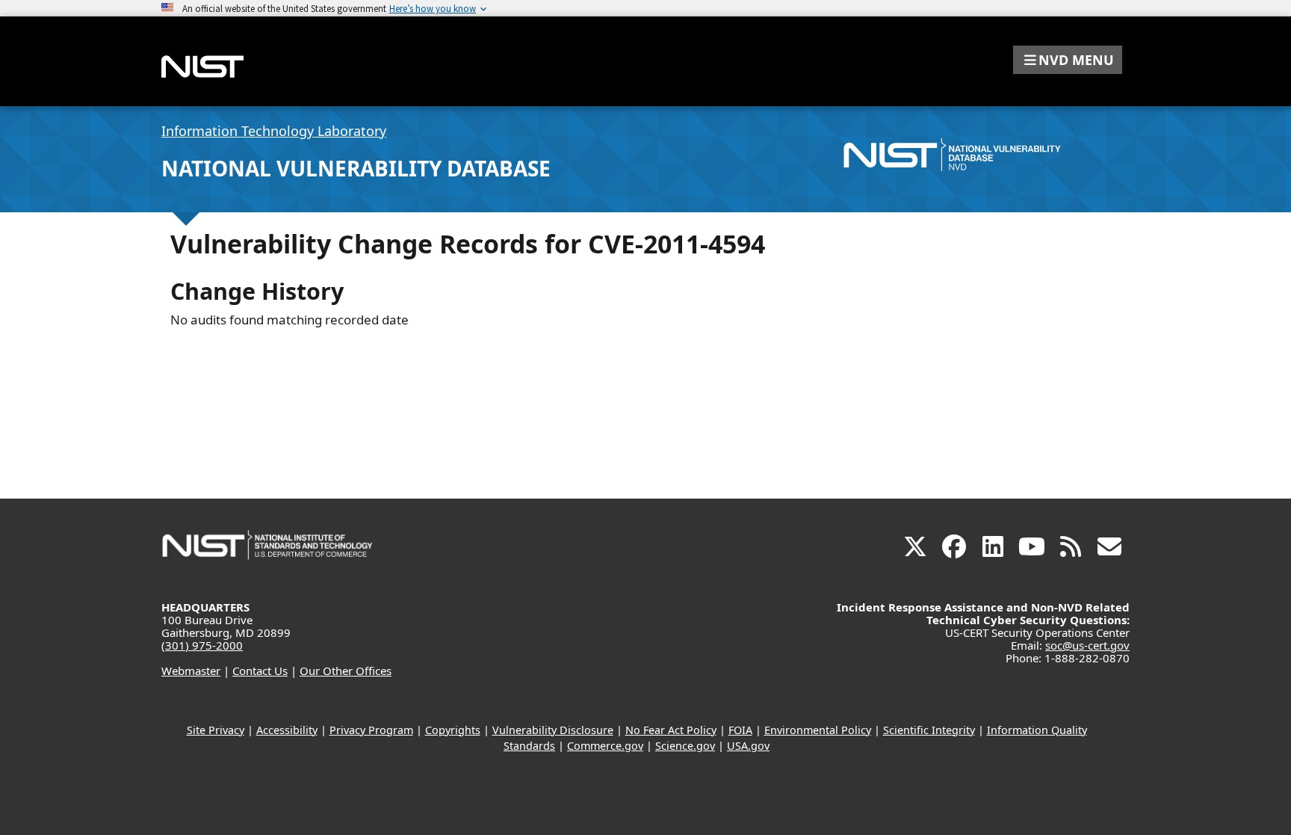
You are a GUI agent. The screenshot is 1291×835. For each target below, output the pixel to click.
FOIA (740, 730)
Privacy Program (371, 730)
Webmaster (190, 670)
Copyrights (452, 730)
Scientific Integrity (929, 730)
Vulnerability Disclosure (552, 730)
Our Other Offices (345, 670)
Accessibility (287, 730)
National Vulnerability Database (356, 168)
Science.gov (685, 746)
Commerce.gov (605, 746)
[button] (1067, 60)
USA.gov (748, 746)
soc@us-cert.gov (1087, 645)
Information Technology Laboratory (273, 131)
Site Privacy (215, 730)
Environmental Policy (817, 730)
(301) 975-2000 (202, 645)
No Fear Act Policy (670, 730)
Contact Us (260, 670)
